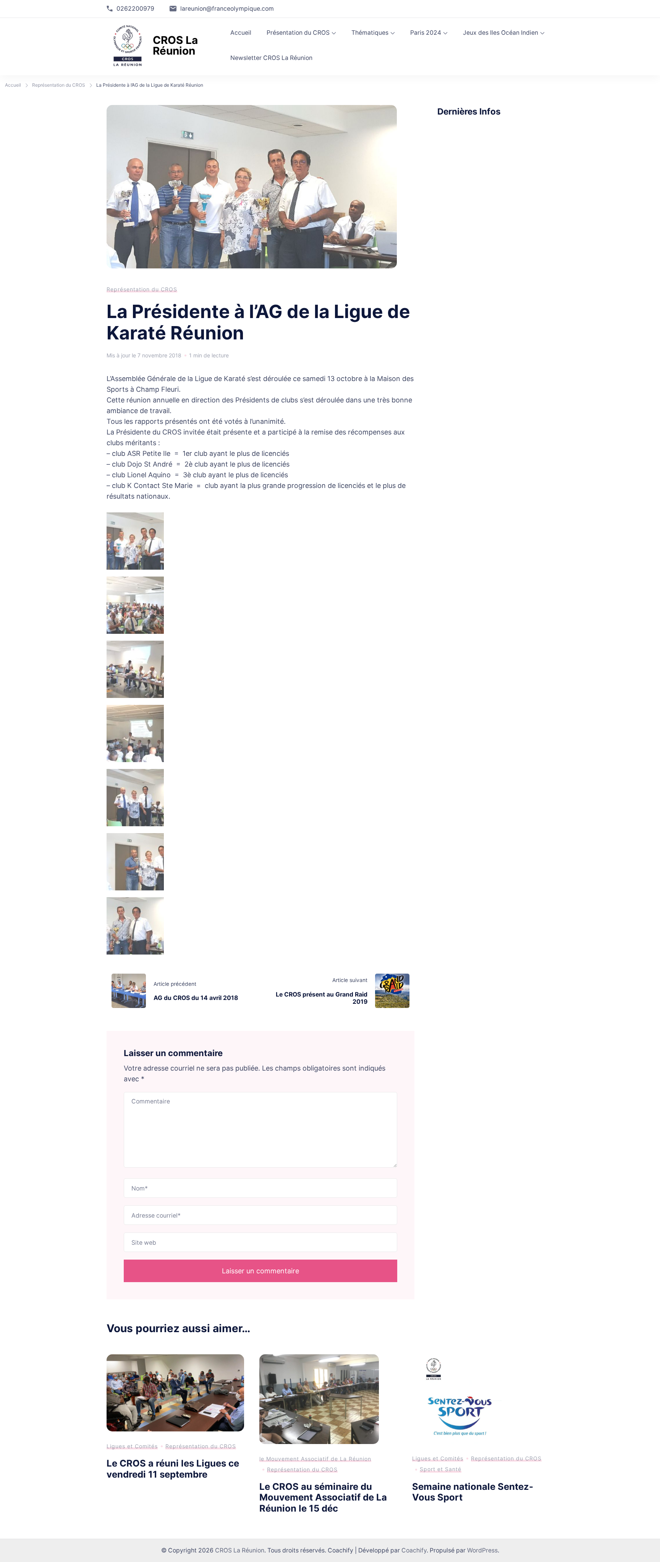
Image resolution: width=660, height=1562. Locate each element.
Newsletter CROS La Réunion (271, 57)
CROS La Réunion (175, 45)
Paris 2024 (425, 32)
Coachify (414, 1550)
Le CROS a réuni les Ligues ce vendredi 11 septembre (173, 1469)
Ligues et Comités (132, 1446)
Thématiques (369, 32)
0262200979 (135, 8)
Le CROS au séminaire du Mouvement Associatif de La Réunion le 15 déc (323, 1497)
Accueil (240, 32)
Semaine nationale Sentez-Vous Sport (472, 1492)
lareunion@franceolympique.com (227, 8)
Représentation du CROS (142, 289)
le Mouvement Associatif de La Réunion (315, 1458)
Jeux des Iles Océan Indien (500, 32)
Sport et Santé (440, 1469)
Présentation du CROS (298, 32)
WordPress (482, 1550)
